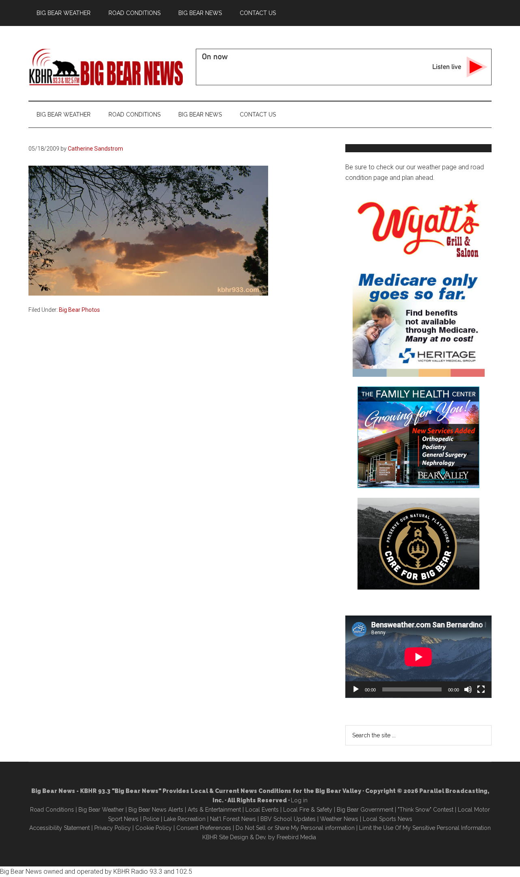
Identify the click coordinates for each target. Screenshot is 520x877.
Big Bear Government (365, 809)
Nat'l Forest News (233, 819)
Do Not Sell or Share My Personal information (295, 828)
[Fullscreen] (481, 689)
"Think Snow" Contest (425, 809)
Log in (299, 800)
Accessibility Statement (59, 828)
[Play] (356, 689)
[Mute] (468, 689)
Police (151, 819)
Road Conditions (52, 809)
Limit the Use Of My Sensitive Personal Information (425, 828)
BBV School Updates (288, 819)
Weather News (339, 819)
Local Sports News (387, 819)
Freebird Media (296, 837)
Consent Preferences (203, 828)
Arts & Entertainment (214, 809)
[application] (418, 657)
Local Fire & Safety (307, 809)
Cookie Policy (153, 828)
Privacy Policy (112, 828)
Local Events (262, 809)
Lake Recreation (185, 819)
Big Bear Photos (79, 310)
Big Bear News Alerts (155, 809)
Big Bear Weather (101, 809)
